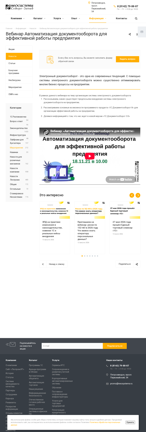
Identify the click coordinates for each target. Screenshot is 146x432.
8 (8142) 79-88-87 (127, 6)
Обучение (56, 387)
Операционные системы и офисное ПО (38, 411)
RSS (137, 34)
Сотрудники (11, 394)
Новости (12, 56)
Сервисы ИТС (58, 365)
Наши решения (36, 389)
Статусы (10, 377)
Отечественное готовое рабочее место (37, 402)
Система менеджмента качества (12, 384)
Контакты (121, 18)
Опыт (74, 18)
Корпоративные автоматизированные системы (62, 381)
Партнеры (10, 390)
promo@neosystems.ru (121, 383)
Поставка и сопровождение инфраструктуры (60, 394)
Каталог (38, 18)
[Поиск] (136, 18)
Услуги (57, 18)
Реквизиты (11, 402)
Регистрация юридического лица (59, 412)
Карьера (10, 398)
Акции (12, 49)
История (10, 373)
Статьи (12, 63)
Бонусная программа (14, 71)
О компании (11, 365)
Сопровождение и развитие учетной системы (60, 372)
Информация (96, 18)
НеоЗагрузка (15, 80)
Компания (16, 18)
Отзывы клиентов (14, 413)
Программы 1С (36, 365)
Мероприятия (15, 87)
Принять (130, 422)
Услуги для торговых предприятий (58, 403)
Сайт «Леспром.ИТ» (15, 369)
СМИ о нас (13, 94)
